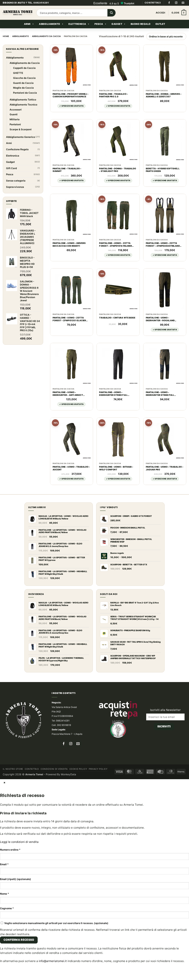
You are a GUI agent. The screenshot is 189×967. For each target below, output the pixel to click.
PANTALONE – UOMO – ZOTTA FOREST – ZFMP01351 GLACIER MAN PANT (69, 319)
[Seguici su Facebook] (169, 2)
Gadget (116, 24)
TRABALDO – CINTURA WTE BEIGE (117, 317)
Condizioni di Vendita (54, 769)
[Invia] (111, 13)
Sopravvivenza (15, 186)
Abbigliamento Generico (20, 136)
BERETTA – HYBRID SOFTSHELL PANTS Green (162, 170)
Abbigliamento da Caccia (46, 36)
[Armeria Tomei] (17, 13)
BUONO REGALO (141, 24)
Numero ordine (10, 849)
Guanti (14, 114)
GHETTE (18, 72)
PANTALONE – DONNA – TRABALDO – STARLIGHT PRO (117, 170)
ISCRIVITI (164, 726)
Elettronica (77, 24)
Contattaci (32, 769)
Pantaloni (15, 124)
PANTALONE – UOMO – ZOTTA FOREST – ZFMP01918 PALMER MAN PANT (115, 244)
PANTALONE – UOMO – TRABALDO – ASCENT (71, 468)
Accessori (16, 109)
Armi (27, 24)
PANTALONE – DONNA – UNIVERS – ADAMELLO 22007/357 (163, 95)
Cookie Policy (78, 769)
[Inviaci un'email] (183, 2)
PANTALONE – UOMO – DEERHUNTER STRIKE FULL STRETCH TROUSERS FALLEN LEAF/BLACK (161, 394)
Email (4, 864)
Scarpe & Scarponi (21, 129)
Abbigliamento (49, 24)
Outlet (160, 24)
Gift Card (11, 168)
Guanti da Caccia (23, 82)
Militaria (15, 119)
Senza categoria (15, 180)
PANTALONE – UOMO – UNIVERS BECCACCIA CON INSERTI (69, 244)
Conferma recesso (19, 939)
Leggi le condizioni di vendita (19, 842)
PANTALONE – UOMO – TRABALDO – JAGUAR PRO (164, 468)
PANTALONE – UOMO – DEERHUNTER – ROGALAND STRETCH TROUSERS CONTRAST (163, 319)
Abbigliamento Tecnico (23, 104)
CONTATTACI (153, 2)
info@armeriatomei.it (53, 961)
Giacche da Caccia (24, 77)
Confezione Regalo (17, 149)
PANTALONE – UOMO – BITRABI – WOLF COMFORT (116, 468)
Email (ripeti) (15, 879)
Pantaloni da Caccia (25, 92)
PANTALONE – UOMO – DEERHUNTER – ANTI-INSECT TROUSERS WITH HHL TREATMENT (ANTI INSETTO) (71, 394)
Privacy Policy (98, 769)
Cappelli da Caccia (24, 67)
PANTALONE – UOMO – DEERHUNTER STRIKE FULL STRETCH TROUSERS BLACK (114, 394)
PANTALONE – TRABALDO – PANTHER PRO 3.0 (113, 95)
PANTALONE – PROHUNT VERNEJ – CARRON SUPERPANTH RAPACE (71, 95)
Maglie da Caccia (23, 87)
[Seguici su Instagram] (176, 2)
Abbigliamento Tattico (23, 99)
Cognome (7, 908)
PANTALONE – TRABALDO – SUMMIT (67, 170)
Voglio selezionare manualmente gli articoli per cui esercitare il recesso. (56, 923)
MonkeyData (68, 774)
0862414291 (41, 2)
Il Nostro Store (13, 769)
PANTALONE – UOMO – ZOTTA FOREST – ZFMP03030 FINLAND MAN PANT (163, 244)
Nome (4, 893)
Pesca (98, 24)
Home (6, 36)
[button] (178, 13)
